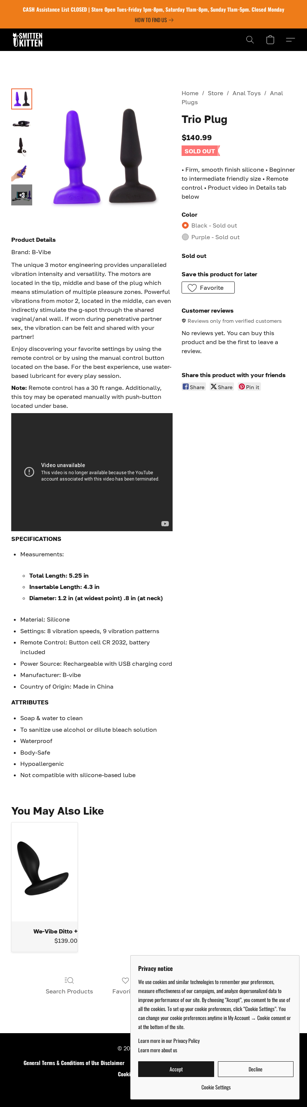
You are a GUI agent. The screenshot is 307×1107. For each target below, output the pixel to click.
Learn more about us (157, 1050)
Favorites (125, 991)
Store (215, 93)
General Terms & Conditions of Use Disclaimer (74, 1063)
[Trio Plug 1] (21, 122)
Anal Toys (246, 93)
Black (214, 225)
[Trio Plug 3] (21, 170)
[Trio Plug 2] (21, 146)
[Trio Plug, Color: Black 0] (21, 98)
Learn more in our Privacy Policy (169, 1040)
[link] (155, 19)
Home (190, 93)
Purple (215, 237)
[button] (27, 39)
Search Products (69, 991)
